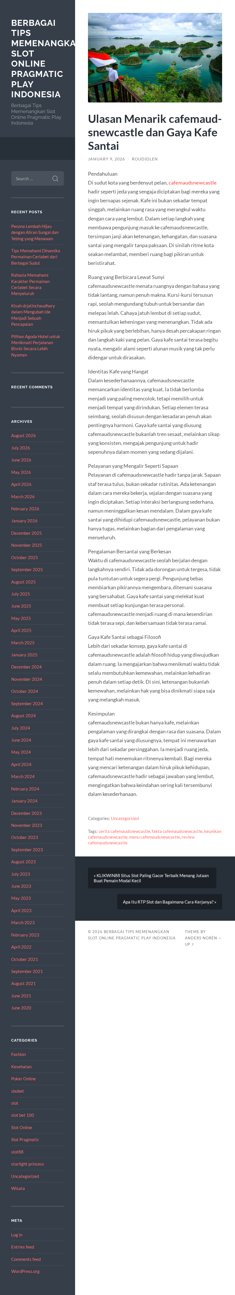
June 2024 (21, 740)
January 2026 (24, 520)
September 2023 (27, 849)
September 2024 (27, 703)
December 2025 (26, 533)
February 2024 (25, 788)
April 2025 (21, 630)
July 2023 (20, 874)
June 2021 (21, 995)
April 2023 (21, 910)
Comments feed (26, 1259)
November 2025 (26, 545)
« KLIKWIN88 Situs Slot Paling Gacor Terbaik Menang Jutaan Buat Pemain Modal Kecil (151, 878)
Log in (16, 1234)
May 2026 (21, 472)
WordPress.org (25, 1271)
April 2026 (21, 484)
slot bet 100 (22, 1115)
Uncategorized (25, 1176)
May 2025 (21, 618)
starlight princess (27, 1163)
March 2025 (23, 642)
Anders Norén (201, 938)
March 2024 (23, 776)
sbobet (17, 1091)
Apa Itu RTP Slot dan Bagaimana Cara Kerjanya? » (169, 901)
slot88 (17, 1151)
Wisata (18, 1188)
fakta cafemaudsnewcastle (177, 831)
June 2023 (21, 886)
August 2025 (23, 581)
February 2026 (25, 508)
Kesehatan (21, 1066)
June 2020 (21, 1007)
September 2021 (27, 971)
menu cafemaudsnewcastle (154, 837)
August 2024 (23, 715)
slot (14, 1103)
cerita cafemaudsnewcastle (124, 831)
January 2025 (24, 654)
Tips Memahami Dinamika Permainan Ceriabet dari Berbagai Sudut (35, 256)
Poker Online (23, 1078)
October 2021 (24, 959)
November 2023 (26, 825)
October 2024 (24, 691)
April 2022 (21, 946)
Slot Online (21, 1127)
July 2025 (20, 593)
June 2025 (21, 605)
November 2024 (26, 679)
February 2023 (25, 934)
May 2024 (21, 752)
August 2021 (23, 983)
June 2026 (21, 459)
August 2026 (23, 435)
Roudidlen (145, 159)
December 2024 (26, 666)
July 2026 (20, 447)
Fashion (18, 1054)
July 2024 (20, 727)
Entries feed (22, 1246)
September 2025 (27, 569)
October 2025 (24, 557)
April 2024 (21, 764)
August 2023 (23, 861)
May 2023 (21, 898)
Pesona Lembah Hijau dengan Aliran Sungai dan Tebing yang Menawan (34, 232)
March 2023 (23, 922)
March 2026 (23, 496)
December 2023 (26, 813)
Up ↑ (190, 944)
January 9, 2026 (106, 159)
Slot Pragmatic (25, 1139)
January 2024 (24, 800)
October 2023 (24, 837)
